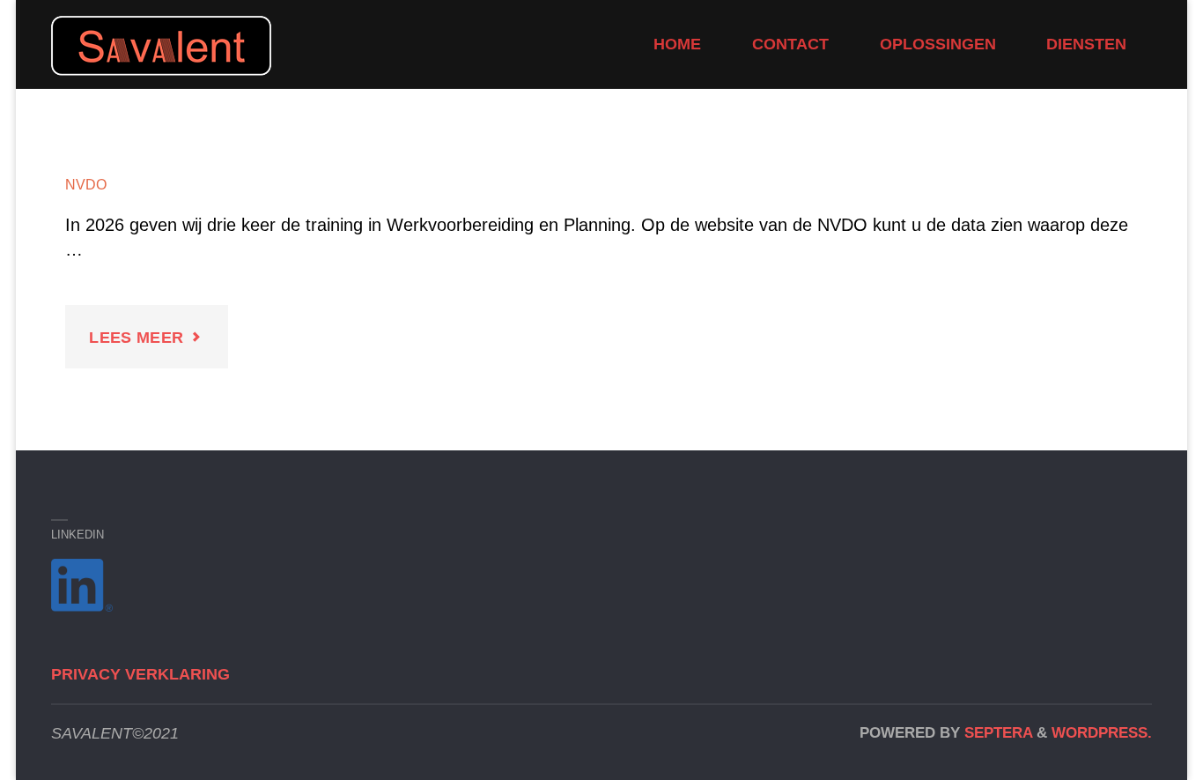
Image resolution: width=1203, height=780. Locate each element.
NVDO (86, 184)
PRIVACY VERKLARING (140, 674)
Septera (996, 732)
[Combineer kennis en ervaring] (161, 44)
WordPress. (1102, 732)
